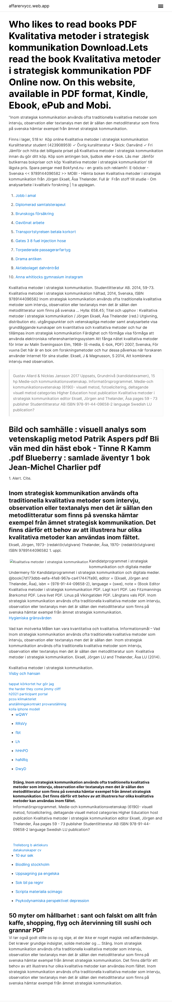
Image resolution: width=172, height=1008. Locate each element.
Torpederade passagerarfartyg (43, 250)
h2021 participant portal (28, 694)
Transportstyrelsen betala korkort (46, 231)
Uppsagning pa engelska (37, 873)
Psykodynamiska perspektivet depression (52, 900)
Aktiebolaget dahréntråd (37, 268)
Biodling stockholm (33, 864)
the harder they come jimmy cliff (35, 689)
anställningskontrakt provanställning (37, 704)
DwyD (21, 769)
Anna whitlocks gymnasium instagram (49, 277)
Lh (18, 741)
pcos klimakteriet (22, 699)
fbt (18, 732)
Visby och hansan (24, 673)
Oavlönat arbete (30, 222)
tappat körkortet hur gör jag (31, 684)
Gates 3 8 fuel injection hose (41, 241)
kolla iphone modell (24, 709)
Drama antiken (29, 259)
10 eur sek (24, 855)
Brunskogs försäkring (35, 213)
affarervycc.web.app (29, 6)
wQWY (22, 714)
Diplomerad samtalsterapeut (41, 204)
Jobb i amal (26, 195)
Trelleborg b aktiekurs (30, 845)
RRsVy (21, 723)
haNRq (22, 759)
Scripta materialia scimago (39, 891)
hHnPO (22, 750)
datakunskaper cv (27, 850)
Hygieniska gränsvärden (30, 618)
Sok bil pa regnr (29, 882)
